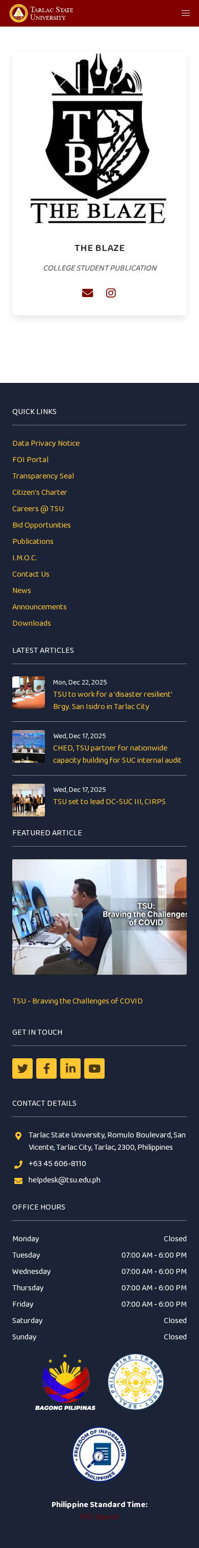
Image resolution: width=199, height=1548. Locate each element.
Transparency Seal (43, 476)
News (21, 590)
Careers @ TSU (38, 509)
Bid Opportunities (41, 525)
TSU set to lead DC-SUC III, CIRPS (109, 801)
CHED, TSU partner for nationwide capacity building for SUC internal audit (117, 754)
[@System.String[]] (111, 293)
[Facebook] (46, 1068)
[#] (94, 1068)
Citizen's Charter (39, 492)
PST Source (99, 1517)
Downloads (31, 623)
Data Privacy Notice (46, 443)
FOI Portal (30, 459)
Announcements (39, 607)
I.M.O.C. (24, 558)
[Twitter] (22, 1068)
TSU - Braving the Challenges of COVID (77, 1001)
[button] (185, 13)
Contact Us (30, 574)
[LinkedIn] (70, 1068)
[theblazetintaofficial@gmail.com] (87, 293)
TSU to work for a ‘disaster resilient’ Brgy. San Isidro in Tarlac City (112, 700)
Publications (33, 541)
